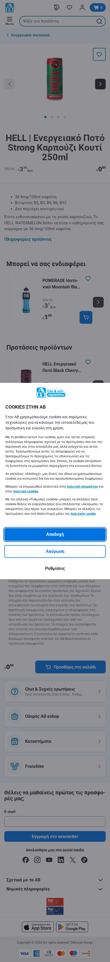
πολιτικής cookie (83, 514)
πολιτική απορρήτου (82, 486)
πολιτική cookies (25, 491)
